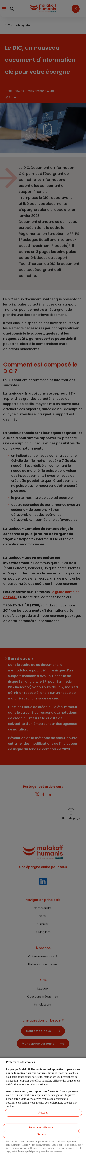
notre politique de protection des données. (41, 1151)
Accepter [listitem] (43, 1112)
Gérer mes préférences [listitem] (41, 1127)
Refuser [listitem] (41, 1134)
